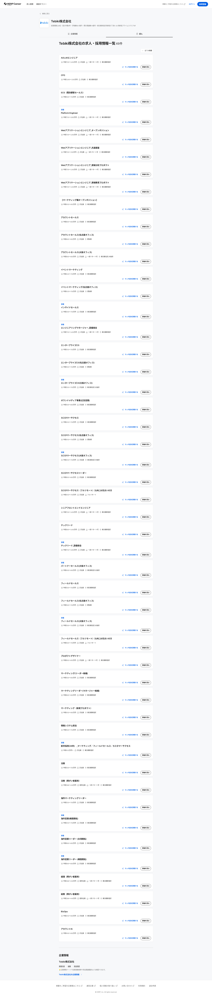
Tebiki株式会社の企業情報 (69, 974)
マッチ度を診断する (131, 67)
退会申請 (152, 986)
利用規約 (141, 986)
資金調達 (77, 966)
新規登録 (202, 4)
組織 (69, 966)
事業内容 (62, 966)
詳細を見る (145, 67)
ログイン (192, 4)
